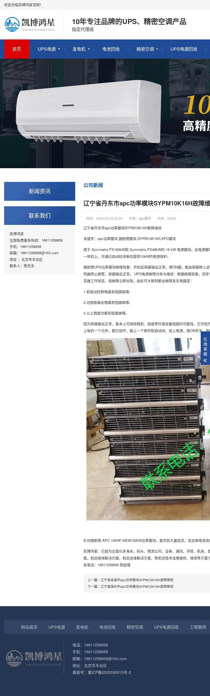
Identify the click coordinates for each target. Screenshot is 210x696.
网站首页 (29, 627)
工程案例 (198, 627)
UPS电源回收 (184, 49)
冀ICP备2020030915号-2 (109, 672)
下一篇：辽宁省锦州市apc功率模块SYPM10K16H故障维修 (130, 586)
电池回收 (111, 49)
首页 (16, 49)
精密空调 (145, 49)
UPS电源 (47, 49)
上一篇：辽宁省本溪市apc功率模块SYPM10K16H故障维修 (130, 579)
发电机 (79, 49)
